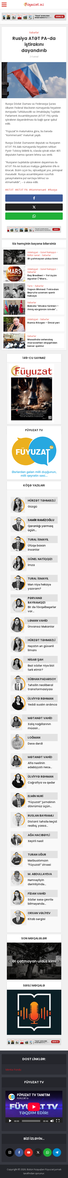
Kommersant (38, 189)
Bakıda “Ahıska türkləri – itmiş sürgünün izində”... (43, 307)
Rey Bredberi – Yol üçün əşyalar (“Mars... (42, 277)
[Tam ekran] (58, 1120)
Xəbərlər (34, 32)
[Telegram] (57, 1152)
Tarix (29, 285)
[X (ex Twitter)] (38, 1152)
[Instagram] (9, 1152)
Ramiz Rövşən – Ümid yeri (43, 322)
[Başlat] (10, 1120)
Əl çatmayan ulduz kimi (42, 258)
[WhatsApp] (47, 1152)
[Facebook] (19, 1152)
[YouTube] (28, 1152)
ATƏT (10, 189)
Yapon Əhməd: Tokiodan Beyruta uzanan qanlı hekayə (43, 293)
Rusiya (53, 189)
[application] (33, 1107)
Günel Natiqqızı (48, 252)
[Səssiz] (52, 1120)
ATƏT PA (22, 189)
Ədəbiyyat (32, 252)
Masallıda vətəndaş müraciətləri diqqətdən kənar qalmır (42, 343)
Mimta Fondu (13, 1069)
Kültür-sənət (33, 255)
